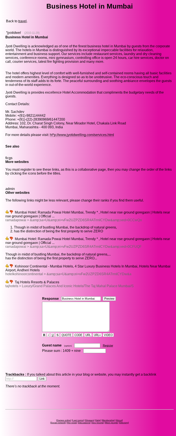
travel (22, 21)
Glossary (89, 420)
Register (108, 345)
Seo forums (97, 422)
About (119, 420)
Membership (108, 420)
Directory (124, 422)
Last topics (78, 420)
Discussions (84, 422)
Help (98, 420)
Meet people (111, 422)
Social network (58, 422)
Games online (64, 420)
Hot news (71, 422)
